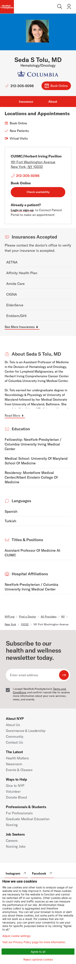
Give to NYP (15, 785)
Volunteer (13, 791)
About (52, 101)
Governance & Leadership (25, 730)
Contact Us (14, 742)
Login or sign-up (22, 210)
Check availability (38, 192)
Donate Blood (16, 797)
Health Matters (17, 758)
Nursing (12, 825)
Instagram (13, 873)
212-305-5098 (22, 86)
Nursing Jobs (16, 846)
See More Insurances (20, 327)
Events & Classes (19, 770)
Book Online (59, 86)
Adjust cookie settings (16, 935)
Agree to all (38, 951)
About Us (13, 725)
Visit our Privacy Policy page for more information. (34, 942)
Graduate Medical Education (27, 819)
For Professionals (19, 813)
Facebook (39, 873)
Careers (12, 840)
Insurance (26, 101)
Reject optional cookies (38, 959)
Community (14, 736)
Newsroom (14, 764)
